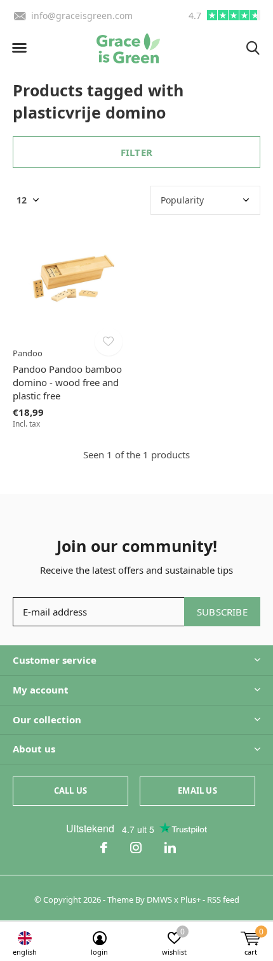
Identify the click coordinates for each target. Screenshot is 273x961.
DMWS (159, 899)
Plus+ (190, 899)
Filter (136, 152)
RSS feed (223, 899)
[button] (19, 48)
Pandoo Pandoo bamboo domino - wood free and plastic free (67, 382)
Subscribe (222, 611)
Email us (197, 790)
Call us (70, 790)
